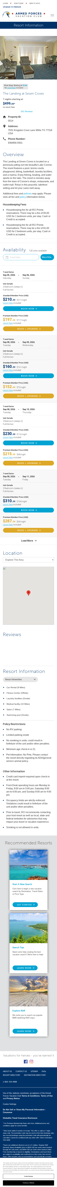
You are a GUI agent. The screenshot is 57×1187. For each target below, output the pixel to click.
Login (5, 3)
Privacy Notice (13, 1098)
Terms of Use (47, 1096)
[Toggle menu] (52, 15)
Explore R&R (18, 1010)
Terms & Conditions (31, 1096)
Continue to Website (28, 1183)
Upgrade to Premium (12, 7)
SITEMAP (34, 1071)
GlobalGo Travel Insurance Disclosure (20, 1118)
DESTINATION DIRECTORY (35, 1075)
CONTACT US (21, 1071)
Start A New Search (22, 884)
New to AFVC (34, 3)
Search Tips (18, 947)
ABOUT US (7, 1071)
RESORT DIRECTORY (11, 1075)
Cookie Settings (28, 1176)
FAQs (44, 1071)
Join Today (18, 3)
